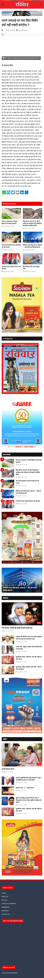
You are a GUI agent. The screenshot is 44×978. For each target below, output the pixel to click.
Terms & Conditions (9, 903)
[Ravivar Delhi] (22, 4)
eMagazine (6, 907)
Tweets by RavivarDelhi (10, 973)
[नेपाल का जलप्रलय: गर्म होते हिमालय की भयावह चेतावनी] (11, 213)
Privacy (4, 900)
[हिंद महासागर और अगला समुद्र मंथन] (32, 258)
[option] (22, 580)
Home (4, 893)
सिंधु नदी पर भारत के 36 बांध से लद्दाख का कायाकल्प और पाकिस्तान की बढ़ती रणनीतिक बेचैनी (32, 223)
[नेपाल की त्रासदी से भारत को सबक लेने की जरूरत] (11, 237)
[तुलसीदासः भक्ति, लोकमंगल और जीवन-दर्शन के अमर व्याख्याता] (8, 670)
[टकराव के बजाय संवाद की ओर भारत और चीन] (11, 258)
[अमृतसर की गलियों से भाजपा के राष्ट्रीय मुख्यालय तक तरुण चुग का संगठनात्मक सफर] (8, 639)
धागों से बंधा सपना (8, 769)
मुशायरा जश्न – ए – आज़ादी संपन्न (25, 788)
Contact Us (6, 914)
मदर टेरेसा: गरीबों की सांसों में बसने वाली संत (17, 628)
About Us (5, 896)
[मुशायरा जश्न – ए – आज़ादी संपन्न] (8, 791)
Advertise (5, 910)
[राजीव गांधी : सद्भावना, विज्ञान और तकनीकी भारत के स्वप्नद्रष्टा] (8, 650)
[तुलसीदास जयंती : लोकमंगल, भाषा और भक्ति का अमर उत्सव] (8, 660)
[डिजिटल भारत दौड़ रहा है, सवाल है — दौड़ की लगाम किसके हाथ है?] (32, 237)
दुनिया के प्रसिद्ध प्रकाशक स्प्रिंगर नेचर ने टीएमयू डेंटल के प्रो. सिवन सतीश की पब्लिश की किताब (28, 800)
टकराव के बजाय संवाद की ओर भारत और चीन (28, 501)
